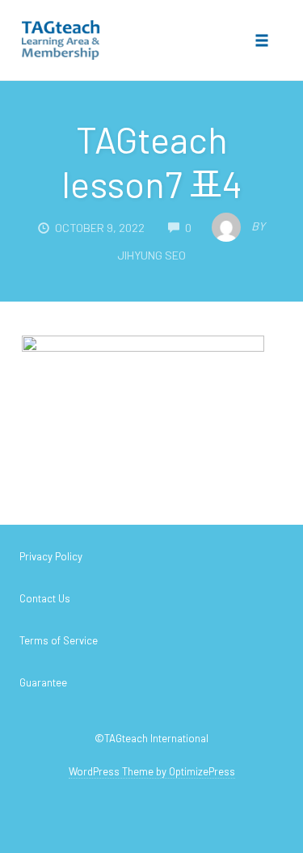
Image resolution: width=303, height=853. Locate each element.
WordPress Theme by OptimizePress (152, 771)
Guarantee (43, 682)
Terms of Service (58, 640)
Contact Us (44, 598)
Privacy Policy (50, 556)
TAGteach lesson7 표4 (151, 161)
